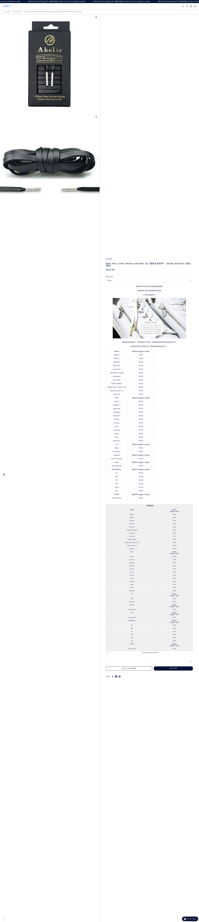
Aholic (110, 259)
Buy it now (173, 668)
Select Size (109, 277)
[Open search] (183, 6)
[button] (149, 505)
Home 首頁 (6, 12)
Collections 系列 (16, 12)
